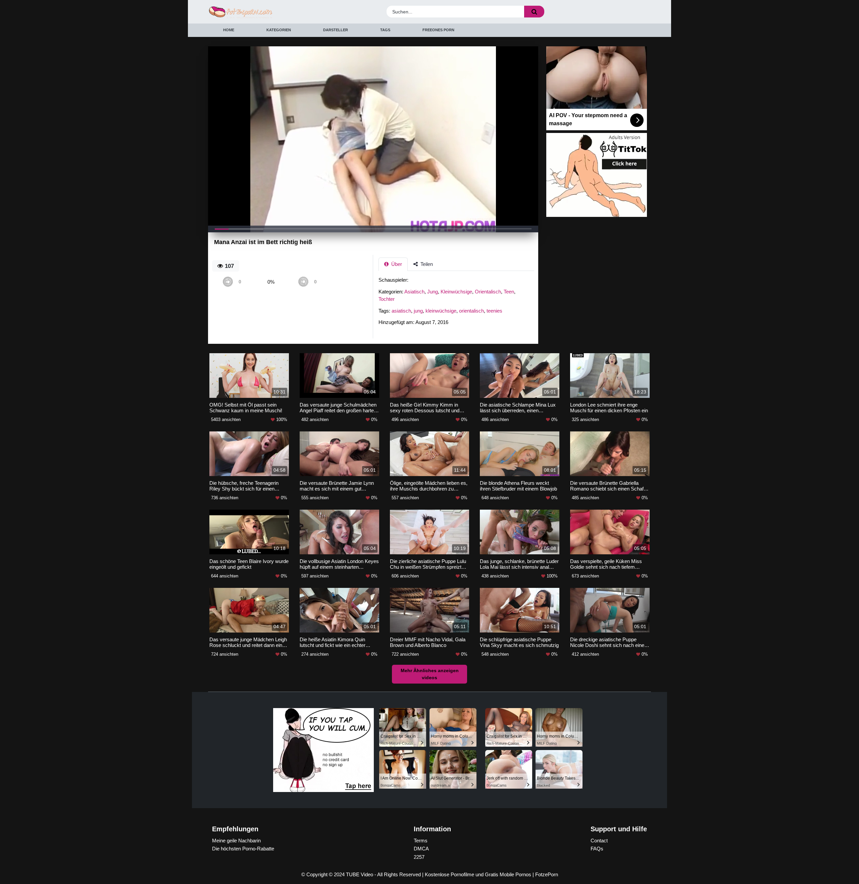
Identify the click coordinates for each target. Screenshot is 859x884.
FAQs (597, 848)
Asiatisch (414, 291)
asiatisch (401, 311)
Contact (599, 840)
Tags (385, 30)
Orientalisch (488, 291)
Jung (432, 291)
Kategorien (278, 30)
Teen (509, 291)
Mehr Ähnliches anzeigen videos (430, 674)
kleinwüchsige (440, 311)
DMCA (421, 848)
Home (228, 30)
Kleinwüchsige (456, 291)
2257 (419, 857)
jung (418, 311)
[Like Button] (227, 281)
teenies (494, 311)
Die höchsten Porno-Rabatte (243, 848)
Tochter (386, 299)
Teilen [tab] (426, 264)
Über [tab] (396, 264)
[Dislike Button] (303, 281)
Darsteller (335, 30)
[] (534, 11)
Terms (420, 840)
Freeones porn (438, 30)
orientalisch (471, 311)
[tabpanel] (458, 303)
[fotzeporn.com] (262, 11)
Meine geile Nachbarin (236, 840)
